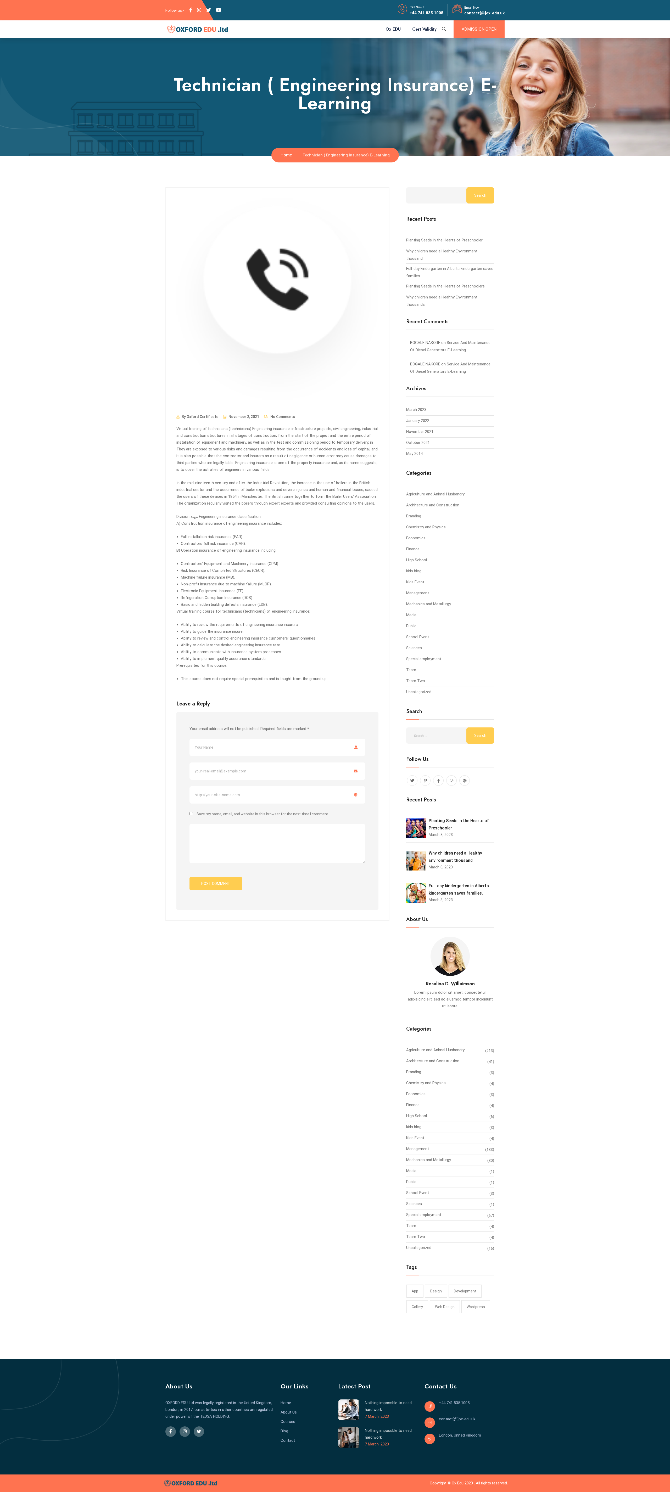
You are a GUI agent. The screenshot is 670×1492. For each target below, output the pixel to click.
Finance (413, 549)
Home (286, 154)
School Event (417, 637)
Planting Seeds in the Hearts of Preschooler (444, 240)
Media (411, 615)
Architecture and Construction (432, 505)
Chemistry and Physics (426, 527)
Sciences (414, 648)
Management (417, 593)
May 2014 (414, 453)
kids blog (413, 571)
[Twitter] (208, 10)
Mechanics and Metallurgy (428, 604)
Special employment (423, 659)
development (465, 1291)
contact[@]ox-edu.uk (484, 13)
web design (445, 1307)
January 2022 (417, 420)
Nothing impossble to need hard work (388, 1406)
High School (416, 560)
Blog (284, 1431)
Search (480, 195)
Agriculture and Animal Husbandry (435, 494)
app (415, 1291)
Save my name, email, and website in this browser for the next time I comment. (263, 814)
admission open (479, 29)
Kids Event (415, 582)
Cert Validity (424, 29)
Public (411, 626)
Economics (416, 538)
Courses (288, 1421)
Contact (288, 1440)
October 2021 (418, 442)
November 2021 (419, 431)
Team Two (415, 681)
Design (436, 1291)
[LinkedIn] (199, 10)
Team (411, 670)
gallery (417, 1307)
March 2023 (416, 409)
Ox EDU (393, 29)
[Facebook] (190, 10)
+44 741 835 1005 (426, 12)
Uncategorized (418, 692)
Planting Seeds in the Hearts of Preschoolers (445, 286)
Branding (413, 516)
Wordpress (476, 1307)
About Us (289, 1412)
